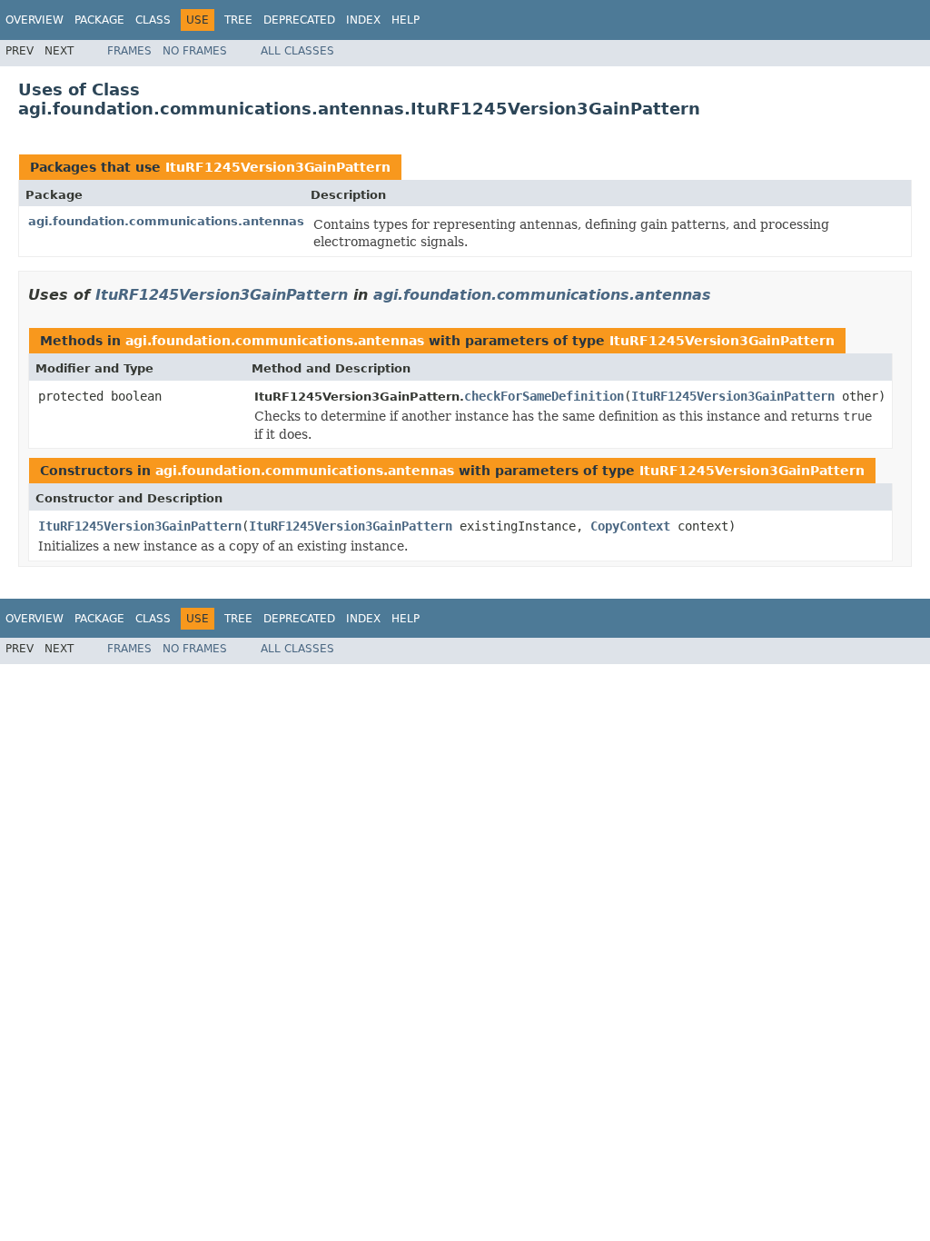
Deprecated (299, 20)
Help (405, 20)
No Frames (195, 51)
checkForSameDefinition (544, 396)
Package (99, 20)
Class (153, 20)
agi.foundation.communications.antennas (166, 221)
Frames (129, 51)
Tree (238, 20)
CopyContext (630, 526)
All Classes (297, 51)
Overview (34, 20)
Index (363, 20)
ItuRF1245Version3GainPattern (278, 167)
